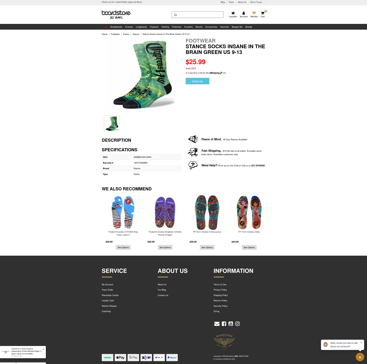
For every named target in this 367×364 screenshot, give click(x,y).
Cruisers (129, 26)
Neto (233, 359)
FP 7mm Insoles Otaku (247, 231)
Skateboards (116, 26)
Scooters (188, 26)
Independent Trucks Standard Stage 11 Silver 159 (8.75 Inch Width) (25, 352)
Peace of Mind (211, 139)
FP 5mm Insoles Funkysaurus (205, 231)
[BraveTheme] (116, 14)
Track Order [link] (107, 289)
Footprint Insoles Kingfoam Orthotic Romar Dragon (162, 233)
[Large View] (112, 123)
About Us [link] (162, 284)
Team (232, 2)
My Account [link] (107, 284)
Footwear (154, 26)
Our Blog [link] (162, 289)
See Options (120, 247)
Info (224, 72)
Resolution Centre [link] (110, 295)
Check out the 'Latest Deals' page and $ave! (122, 1)
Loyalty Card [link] (108, 300)
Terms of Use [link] (220, 284)
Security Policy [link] (221, 305)
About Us (242, 2)
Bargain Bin (237, 26)
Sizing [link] (216, 311)
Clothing (165, 26)
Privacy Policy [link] (220, 289)
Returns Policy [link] (220, 300)
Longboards (141, 26)
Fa (203, 150)
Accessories (211, 26)
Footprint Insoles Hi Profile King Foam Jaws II (120, 233)
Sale (105, 26)
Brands (248, 26)
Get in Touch (256, 2)
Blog (223, 2)
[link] (224, 322)
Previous (95, 224)
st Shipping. (213, 150)
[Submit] (175, 14)
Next (271, 224)
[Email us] (216, 322)
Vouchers (224, 26)
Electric (199, 26)
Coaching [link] (106, 311)
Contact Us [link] (163, 295)
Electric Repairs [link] (109, 305)
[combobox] (197, 14)
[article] (121, 222)
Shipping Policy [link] (221, 295)
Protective (176, 26)
